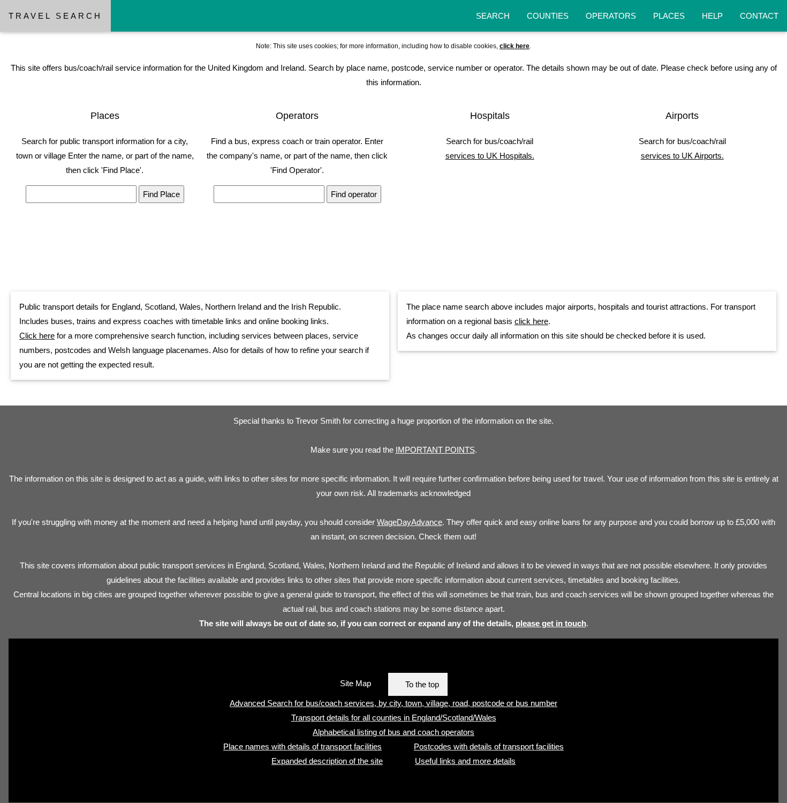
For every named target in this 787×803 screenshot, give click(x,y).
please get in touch (551, 623)
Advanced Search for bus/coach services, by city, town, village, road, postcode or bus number (393, 703)
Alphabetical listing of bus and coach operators (393, 732)
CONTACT (759, 15)
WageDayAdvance (409, 522)
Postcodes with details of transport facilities (489, 746)
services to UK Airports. (682, 155)
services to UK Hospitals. (489, 155)
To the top (422, 684)
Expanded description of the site (327, 761)
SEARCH (493, 15)
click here (531, 321)
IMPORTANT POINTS (435, 449)
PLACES (669, 15)
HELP (712, 15)
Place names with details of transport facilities (302, 746)
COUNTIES (548, 15)
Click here (37, 335)
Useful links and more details (465, 761)
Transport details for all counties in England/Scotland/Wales (393, 717)
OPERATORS (611, 15)
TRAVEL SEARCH (55, 15)
